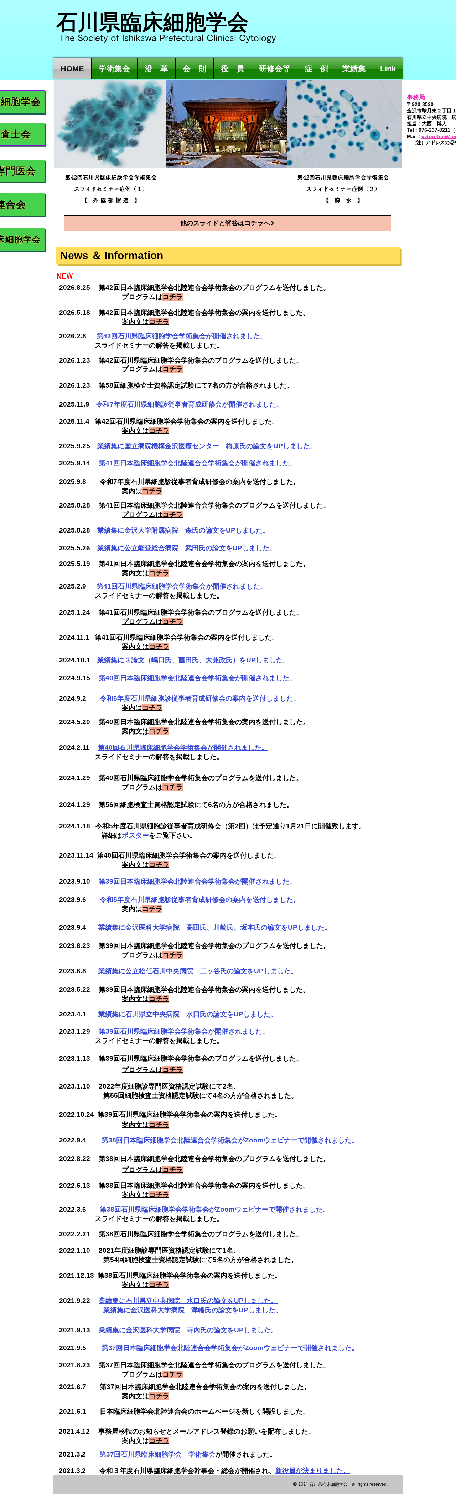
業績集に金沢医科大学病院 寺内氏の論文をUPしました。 (188, 1330)
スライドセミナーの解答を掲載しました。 (141, 1218)
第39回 (109, 1031)
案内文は (145, 1396)
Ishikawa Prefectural (164, 37)
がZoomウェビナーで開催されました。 (269, 1209)
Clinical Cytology (241, 37)
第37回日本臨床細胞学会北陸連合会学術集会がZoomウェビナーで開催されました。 (230, 1348)
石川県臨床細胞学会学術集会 (162, 586)
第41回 (107, 586)
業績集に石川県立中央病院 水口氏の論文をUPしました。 (188, 1300)
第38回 (110, 1209)
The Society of (90, 37)
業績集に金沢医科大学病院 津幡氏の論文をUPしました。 (192, 1310)
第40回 (108, 747)
